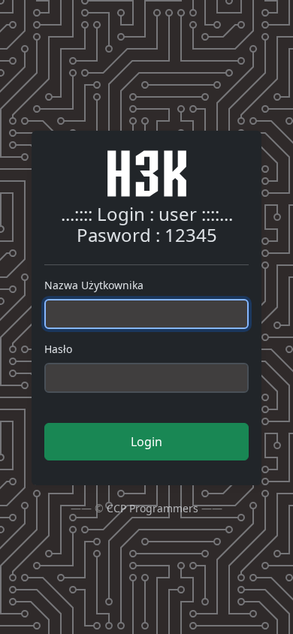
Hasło (58, 349)
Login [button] (146, 441)
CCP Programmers (152, 508)
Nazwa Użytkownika (93, 285)
